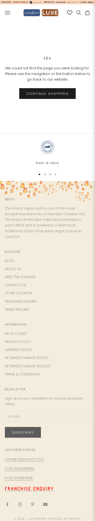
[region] (47, 152)
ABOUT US (13, 268)
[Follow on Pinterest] (32, 504)
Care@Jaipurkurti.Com (24, 459)
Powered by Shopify (64, 519)
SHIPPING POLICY (18, 349)
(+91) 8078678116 (19, 478)
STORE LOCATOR (18, 293)
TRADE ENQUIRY (17, 309)
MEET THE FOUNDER (20, 277)
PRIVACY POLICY (18, 341)
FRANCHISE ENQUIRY (21, 301)
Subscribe (23, 432)
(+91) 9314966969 (20, 468)
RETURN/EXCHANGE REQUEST (28, 366)
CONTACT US (15, 285)
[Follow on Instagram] (20, 504)
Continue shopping (47, 93)
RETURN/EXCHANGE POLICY (26, 357)
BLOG (9, 260)
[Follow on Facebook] (7, 504)
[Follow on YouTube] (45, 504)
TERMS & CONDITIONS (22, 374)
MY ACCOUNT (16, 333)
